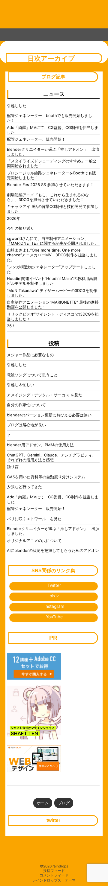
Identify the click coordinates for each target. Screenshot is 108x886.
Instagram (54, 606)
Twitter (54, 585)
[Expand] (5, 33)
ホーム (43, 802)
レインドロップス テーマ (54, 880)
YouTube (54, 616)
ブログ (64, 802)
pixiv (54, 595)
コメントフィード (54, 875)
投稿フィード (54, 871)
